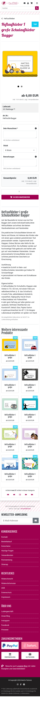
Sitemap (4, 564)
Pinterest (4, 629)
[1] (18, 86)
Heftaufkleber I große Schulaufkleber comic (30, 477)
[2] (21, 86)
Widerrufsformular (8, 583)
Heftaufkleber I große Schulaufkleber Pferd (30, 446)
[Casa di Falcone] (10, 3)
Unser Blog (5, 616)
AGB (3, 588)
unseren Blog (22, 666)
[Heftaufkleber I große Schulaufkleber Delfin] (10, 463)
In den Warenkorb (21, 197)
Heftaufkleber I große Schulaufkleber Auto (30, 357)
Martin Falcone (26, 680)
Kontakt (4, 537)
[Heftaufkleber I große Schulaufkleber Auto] (29, 344)
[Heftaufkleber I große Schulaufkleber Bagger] (20, 63)
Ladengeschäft (7, 611)
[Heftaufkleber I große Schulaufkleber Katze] (10, 404)
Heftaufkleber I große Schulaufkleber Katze (10, 418)
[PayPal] (10, 645)
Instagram (5, 620)
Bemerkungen (8, 156)
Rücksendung (6, 560)
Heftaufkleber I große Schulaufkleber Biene (10, 358)
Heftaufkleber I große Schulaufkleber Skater (30, 388)
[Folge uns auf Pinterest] (24, 684)
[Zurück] (14, 494)
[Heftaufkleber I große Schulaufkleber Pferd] (29, 434)
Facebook (5, 625)
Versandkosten (33, 99)
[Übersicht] (20, 494)
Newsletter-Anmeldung (14, 514)
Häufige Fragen (7, 550)
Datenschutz (6, 592)
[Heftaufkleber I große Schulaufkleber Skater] (29, 374)
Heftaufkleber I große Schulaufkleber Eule (10, 387)
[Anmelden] (36, 520)
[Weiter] (26, 494)
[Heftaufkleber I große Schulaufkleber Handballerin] (29, 404)
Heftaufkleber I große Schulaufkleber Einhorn (10, 447)
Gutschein (30, 657)
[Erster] (8, 494)
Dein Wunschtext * (10, 128)
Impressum (5, 597)
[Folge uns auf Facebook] (20, 684)
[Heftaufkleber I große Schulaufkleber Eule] (10, 374)
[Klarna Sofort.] (30, 645)
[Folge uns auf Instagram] (17, 684)
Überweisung (10, 657)
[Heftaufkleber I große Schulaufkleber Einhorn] (10, 434)
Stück (5, 145)
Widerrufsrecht (7, 579)
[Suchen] (37, 8)
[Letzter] (32, 494)
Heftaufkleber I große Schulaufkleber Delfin (10, 477)
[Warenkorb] (31, 3)
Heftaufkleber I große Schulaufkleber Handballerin (30, 418)
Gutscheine (5, 546)
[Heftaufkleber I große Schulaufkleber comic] (29, 463)
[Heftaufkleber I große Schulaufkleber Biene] (10, 344)
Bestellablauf (6, 541)
